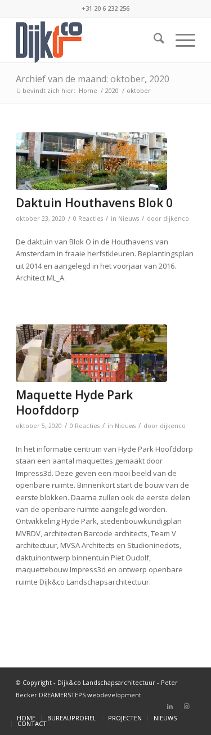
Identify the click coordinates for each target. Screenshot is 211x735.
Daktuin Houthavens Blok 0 (94, 203)
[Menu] (179, 40)
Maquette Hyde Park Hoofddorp (74, 402)
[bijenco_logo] (87, 40)
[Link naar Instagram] (186, 706)
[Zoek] (153, 40)
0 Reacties (88, 218)
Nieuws (128, 218)
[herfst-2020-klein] (91, 161)
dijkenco (176, 218)
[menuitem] (153, 40)
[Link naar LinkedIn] (169, 706)
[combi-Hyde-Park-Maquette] (91, 353)
